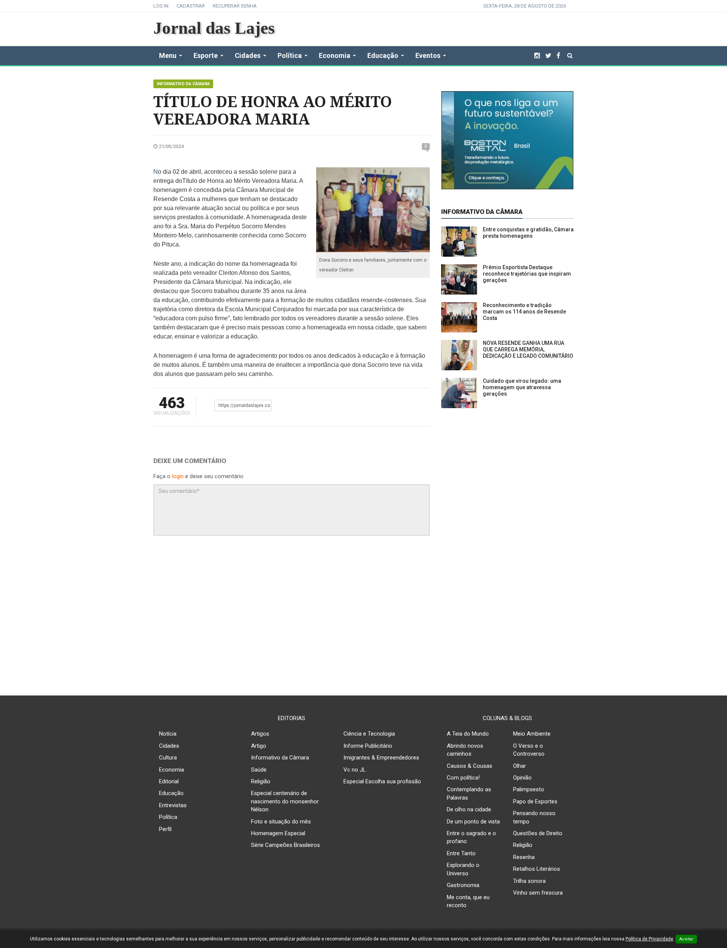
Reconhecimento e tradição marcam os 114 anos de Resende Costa (524, 311)
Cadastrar (190, 6)
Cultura (168, 757)
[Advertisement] (363, 619)
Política (168, 817)
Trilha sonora (529, 881)
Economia (171, 769)
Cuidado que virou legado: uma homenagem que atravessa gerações (522, 387)
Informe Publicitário (367, 745)
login (178, 476)
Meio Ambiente (532, 733)
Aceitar (686, 939)
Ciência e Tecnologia (369, 733)
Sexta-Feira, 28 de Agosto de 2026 (524, 6)
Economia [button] (334, 55)
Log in (160, 6)
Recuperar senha (235, 6)
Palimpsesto (528, 789)
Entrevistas (173, 805)
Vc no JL (354, 769)
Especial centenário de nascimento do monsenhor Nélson (285, 801)
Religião (260, 781)
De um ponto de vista (473, 821)
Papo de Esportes (535, 801)
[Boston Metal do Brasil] (507, 139)
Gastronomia (463, 885)
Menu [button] (167, 55)
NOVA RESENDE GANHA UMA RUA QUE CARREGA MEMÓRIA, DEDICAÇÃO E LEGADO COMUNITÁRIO (528, 349)
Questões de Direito (537, 833)
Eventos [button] (427, 55)
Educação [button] (382, 55)
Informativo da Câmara (183, 83)
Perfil (165, 829)
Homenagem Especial (278, 833)
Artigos (260, 733)
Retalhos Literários (536, 868)
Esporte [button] (205, 55)
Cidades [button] (248, 55)
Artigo (258, 745)
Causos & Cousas (469, 765)
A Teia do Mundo (468, 733)
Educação (171, 793)
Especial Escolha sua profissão (382, 781)
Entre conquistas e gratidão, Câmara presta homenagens (528, 232)
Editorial (169, 781)
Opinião (522, 777)
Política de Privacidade (649, 939)
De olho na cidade (469, 809)
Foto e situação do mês (281, 821)
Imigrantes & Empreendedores (381, 757)
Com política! (463, 777)
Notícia (167, 733)
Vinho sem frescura (538, 892)
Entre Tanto (461, 853)
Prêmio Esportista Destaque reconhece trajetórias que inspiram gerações (527, 273)
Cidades (169, 745)
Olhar (519, 765)
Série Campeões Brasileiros (285, 845)
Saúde (259, 769)
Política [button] (290, 55)
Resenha (524, 857)
